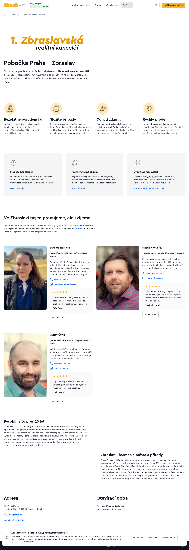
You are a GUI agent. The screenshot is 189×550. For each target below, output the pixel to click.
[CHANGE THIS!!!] (182, 537)
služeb (79, 229)
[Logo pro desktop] (15, 5)
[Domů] (4, 14)
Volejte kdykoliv (39, 5)
